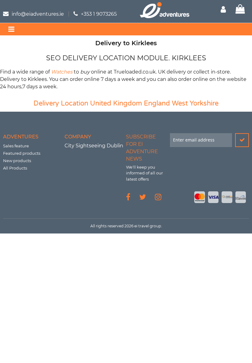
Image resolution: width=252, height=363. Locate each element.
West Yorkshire (195, 103)
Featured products (21, 153)
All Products (15, 168)
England (157, 103)
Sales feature (16, 145)
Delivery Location (60, 103)
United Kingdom (116, 103)
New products (17, 160)
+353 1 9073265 (99, 14)
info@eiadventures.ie (38, 14)
